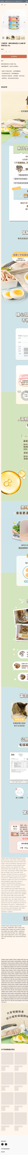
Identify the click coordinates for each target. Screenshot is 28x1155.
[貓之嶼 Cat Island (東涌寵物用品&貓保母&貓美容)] (5, 5)
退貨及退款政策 (6, 1148)
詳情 (27, 1)
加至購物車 (14, 56)
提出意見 (3, 1151)
